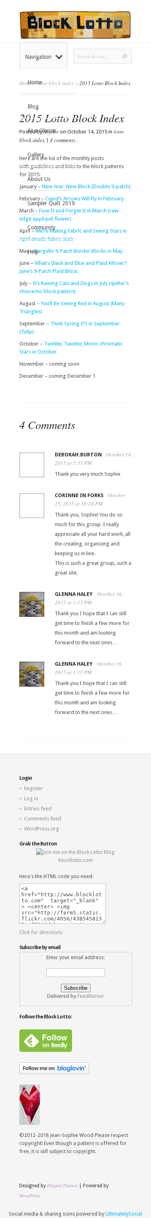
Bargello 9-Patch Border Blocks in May (78, 251)
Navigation (38, 57)
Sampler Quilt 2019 (51, 203)
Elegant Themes (62, 1185)
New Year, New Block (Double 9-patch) (87, 186)
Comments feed (42, 819)
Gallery (35, 155)
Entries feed (38, 809)
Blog (33, 106)
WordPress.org (41, 829)
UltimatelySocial (123, 1214)
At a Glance (41, 130)
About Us (38, 179)
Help (33, 251)
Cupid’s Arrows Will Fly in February (84, 199)
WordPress (30, 1195)
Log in (31, 798)
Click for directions (40, 932)
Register (33, 788)
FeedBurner (90, 996)
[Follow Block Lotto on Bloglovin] (54, 1072)
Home (34, 82)
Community (41, 227)
